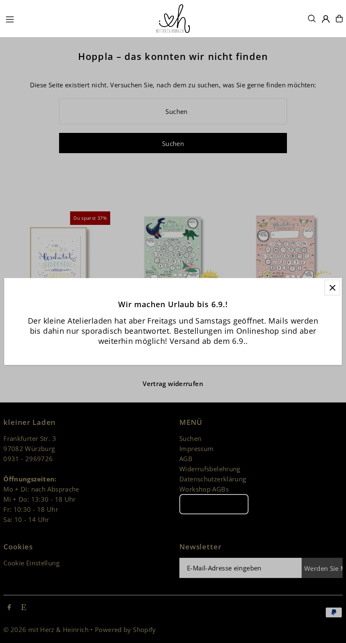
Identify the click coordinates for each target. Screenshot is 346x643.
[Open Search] (312, 18)
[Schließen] (332, 287)
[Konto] (326, 19)
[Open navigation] (76, 18)
